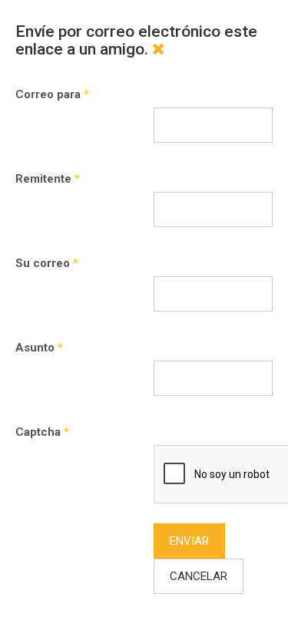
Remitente (47, 179)
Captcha (42, 432)
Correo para (52, 94)
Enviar (189, 541)
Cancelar (198, 576)
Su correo (46, 263)
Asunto (39, 347)
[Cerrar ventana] (158, 49)
